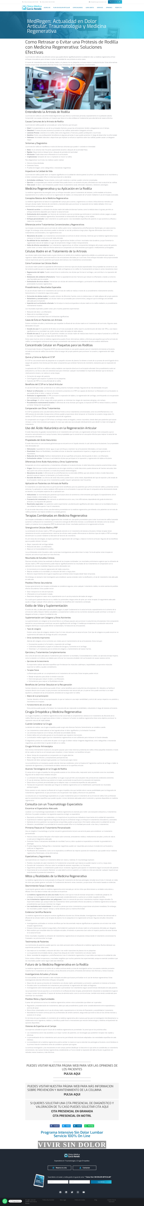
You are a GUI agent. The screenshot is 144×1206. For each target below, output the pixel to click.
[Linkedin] (66, 1192)
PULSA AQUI (72, 1074)
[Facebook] (60, 1192)
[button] (55, 1125)
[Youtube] (83, 1192)
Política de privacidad (48, 1200)
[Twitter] (72, 1192)
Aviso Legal (63, 1200)
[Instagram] (78, 1192)
